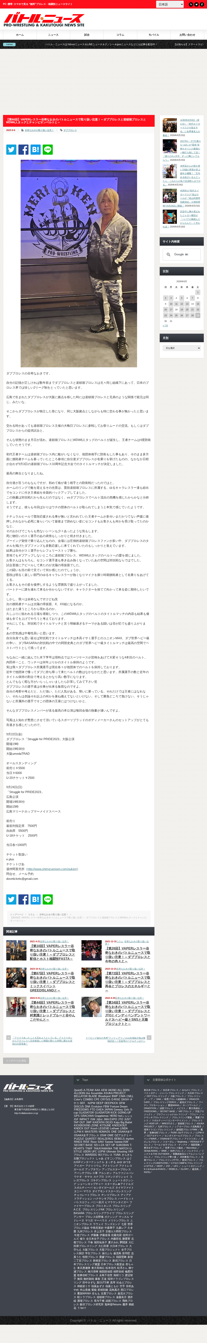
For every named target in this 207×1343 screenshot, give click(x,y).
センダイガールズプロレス (178, 1135)
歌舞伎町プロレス (87, 1275)
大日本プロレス (119, 1246)
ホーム (20, 34)
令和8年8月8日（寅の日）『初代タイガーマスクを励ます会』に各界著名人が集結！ (181, 127)
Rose (94, 1141)
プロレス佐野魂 (94, 1216)
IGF (76, 1119)
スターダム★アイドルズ (119, 1183)
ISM (92, 1119)
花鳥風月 (114, 1289)
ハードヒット (126, 1198)
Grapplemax (102, 1115)
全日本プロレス (170, 1090)
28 (192, 315)
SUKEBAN (122, 1145)
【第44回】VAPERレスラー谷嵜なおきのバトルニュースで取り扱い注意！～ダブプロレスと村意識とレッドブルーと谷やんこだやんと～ (52, 1011)
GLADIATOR (86, 1112)
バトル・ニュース (99, 1320)
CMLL (130, 1096)
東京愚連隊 (83, 1267)
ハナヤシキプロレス (105, 1198)
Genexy (118, 1109)
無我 (79, 1278)
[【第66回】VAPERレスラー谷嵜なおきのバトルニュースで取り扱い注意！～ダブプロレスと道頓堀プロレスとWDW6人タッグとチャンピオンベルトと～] (36, 150)
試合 (87, 34)
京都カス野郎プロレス (119, 1231)
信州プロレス (177, 1151)
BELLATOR (81, 1096)
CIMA (122, 1096)
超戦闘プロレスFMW (186, 1129)
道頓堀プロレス (106, 1297)
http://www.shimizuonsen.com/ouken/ (52, 869)
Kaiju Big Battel (123, 1122)
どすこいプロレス (115, 1158)
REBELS (119, 1138)
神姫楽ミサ (83, 1286)
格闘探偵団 (105, 1271)
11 (176, 304)
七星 (124, 1224)
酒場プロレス (85, 1300)
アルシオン (105, 1173)
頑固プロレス (113, 1300)
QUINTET (91, 1138)
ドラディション (83, 1198)
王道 (104, 1278)
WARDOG (91, 1154)
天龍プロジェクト (109, 1249)
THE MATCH (120, 1148)
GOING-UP (124, 1112)
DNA (87, 1106)
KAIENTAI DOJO (103, 1122)
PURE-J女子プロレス (181, 1132)
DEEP (100, 1103)
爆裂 (97, 1278)
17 (171, 309)
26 (182, 315)
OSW (103, 1135)
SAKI (101, 1141)
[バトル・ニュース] (44, 25)
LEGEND (103, 1128)
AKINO (112, 1090)
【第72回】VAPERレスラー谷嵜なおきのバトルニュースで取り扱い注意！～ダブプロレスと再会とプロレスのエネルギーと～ (127, 982)
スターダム (168, 1141)
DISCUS (79, 1106)
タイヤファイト (124, 1187)
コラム (120, 34)
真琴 (112, 1282)
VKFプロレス (185, 1111)
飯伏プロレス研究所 (92, 1304)
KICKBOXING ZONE (86, 1125)
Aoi (88, 1093)
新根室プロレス (102, 1260)
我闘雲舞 (121, 1256)
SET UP (110, 1145)
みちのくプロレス (191, 1090)
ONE (114, 1131)
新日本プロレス (151, 1090)
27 (187, 315)
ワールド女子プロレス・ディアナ (170, 1145)
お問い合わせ (187, 34)
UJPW (101, 1151)
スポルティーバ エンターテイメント (170, 1120)
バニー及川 (97, 1202)
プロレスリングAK (93, 1209)
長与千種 (99, 1300)
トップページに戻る (16, 1060)
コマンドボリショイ (117, 1176)
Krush (94, 1128)
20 (187, 309)
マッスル (124, 1216)
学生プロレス (93, 1253)
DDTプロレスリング (157, 1096)
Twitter (196, 4)
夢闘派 (124, 1242)
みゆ (119, 1162)
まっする (110, 1162)
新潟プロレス (120, 1260)
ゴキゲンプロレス (100, 1180)
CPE (96, 1099)
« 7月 (165, 325)
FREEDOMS (81, 1109)
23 (165, 315)
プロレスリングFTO (168, 1160)
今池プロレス (82, 1235)
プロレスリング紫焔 (182, 1117)
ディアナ (126, 1194)
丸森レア (121, 1227)
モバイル (154, 34)
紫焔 (94, 1289)
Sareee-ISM (121, 1141)
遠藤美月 (121, 1297)
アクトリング (110, 1165)
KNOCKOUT (119, 1125)
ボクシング (111, 1216)
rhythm (130, 1138)
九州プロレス (85, 1231)
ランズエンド (112, 1224)
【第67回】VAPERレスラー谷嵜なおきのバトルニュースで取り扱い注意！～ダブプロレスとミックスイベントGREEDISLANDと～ (52, 982)
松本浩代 (111, 1267)
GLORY (185, 1169)
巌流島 (117, 1253)
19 (182, 309)
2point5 (78, 1090)
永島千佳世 (105, 1275)
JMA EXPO (110, 1119)
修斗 (82, 1238)
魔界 (125, 1304)
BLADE (93, 1096)
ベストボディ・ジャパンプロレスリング (164, 1093)
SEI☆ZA (99, 1145)
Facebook (202, 4)
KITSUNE (105, 1125)
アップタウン (93, 1169)
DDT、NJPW (87, 1103)
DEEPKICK (111, 1103)
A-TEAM (88, 1090)
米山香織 (85, 1289)
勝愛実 (126, 1238)
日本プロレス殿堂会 (113, 1264)
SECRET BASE (83, 1145)
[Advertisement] (103, 82)
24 (171, 315)
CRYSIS (105, 1099)
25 (176, 315)
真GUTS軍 (103, 1282)
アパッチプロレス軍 (86, 1173)
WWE (164, 1151)
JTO (120, 1119)
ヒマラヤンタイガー (117, 1202)
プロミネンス (103, 1205)
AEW (104, 1090)
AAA (97, 1090)
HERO (113, 1115)
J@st (99, 1119)
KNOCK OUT (82, 1128)
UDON (87, 1151)
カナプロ (98, 1176)
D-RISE (115, 1099)
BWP (115, 1096)
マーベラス (100, 1220)
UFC (94, 1151)
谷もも (96, 1293)
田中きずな (89, 1282)
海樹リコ (118, 1275)
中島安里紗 (97, 1227)
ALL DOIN (123, 1090)
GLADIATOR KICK (106, 1112)
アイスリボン (191, 1138)
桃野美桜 (118, 1271)
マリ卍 (89, 1220)
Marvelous (191, 1148)
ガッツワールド (190, 1105)
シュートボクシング (192, 1166)
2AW (158, 1099)
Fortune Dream (119, 1106)
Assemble (97, 1093)
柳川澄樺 (93, 1271)
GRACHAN (87, 1115)
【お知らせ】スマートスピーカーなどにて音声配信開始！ (160, 44)
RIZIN (147, 1172)
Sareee (109, 1141)
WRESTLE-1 (168, 1123)
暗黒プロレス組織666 (175, 1099)
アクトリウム (93, 1165)
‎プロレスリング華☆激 (165, 1157)
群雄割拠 (103, 1289)
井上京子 (99, 1231)
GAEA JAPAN (104, 1109)
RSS (191, 4)
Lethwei (114, 1128)
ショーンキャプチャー (90, 1183)
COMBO (88, 1099)
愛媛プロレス (107, 1256)
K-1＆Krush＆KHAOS (154, 1169)
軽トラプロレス (86, 1297)
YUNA (117, 1154)
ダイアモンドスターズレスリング (112, 1191)
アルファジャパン (123, 1173)
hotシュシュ (125, 1115)
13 (187, 304)
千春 (90, 1242)
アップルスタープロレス (116, 1169)
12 (182, 304)
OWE (110, 1135)
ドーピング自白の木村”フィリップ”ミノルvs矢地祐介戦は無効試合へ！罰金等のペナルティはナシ (115, 1039)
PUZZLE (79, 1138)
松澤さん (122, 1267)
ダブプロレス (70, 130)
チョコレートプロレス (87, 1194)
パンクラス (192, 1151)
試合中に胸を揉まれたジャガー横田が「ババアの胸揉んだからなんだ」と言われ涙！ (181, 219)
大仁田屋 (103, 1246)
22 (198, 309)
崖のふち (107, 1253)
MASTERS (91, 1131)
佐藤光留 (116, 1235)
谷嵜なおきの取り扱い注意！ (39, 130)
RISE (86, 1141)
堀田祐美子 (100, 1242)
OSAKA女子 (125, 1131)
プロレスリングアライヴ (100, 1213)
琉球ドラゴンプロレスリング (158, 1129)
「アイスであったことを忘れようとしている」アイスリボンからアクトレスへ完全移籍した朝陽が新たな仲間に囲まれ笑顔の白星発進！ (42, 1040)
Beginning (182, 1141)
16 (165, 309)
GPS (77, 1115)
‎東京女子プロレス (153, 1148)
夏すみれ (113, 1242)
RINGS (78, 1141)
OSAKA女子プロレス (86, 1135)
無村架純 (88, 1278)
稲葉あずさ (98, 1286)
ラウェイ (98, 1224)
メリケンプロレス (118, 1220)
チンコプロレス (110, 1194)
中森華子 (110, 1227)
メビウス (180, 1108)
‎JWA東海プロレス (189, 1157)
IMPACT (84, 1119)
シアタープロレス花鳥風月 (188, 1126)
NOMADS (104, 1131)
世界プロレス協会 (174, 1148)
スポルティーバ (83, 1187)
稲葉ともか (112, 1286)
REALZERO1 (105, 1138)
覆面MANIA (84, 1293)
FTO (92, 1109)
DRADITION (150, 1108)
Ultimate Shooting (116, 1151)
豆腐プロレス (109, 1293)
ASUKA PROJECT (115, 1093)
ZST (168, 1166)
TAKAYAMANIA (103, 1148)
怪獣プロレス (90, 1256)
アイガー (79, 1165)
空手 (122, 1286)
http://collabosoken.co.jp (26, 1113)
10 (171, 304)
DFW (122, 1103)
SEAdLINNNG (151, 1151)
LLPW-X (79, 1131)
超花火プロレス (187, 1102)
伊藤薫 (95, 1235)
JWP (89, 1122)
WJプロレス (105, 1154)
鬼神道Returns (113, 1304)
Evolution (96, 1106)
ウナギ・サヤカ (83, 1176)
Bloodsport (104, 1096)
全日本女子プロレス (98, 1238)
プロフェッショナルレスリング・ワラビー (177, 1114)
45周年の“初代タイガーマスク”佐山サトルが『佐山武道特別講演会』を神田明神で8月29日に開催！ (181, 198)
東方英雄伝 (98, 1267)
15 (198, 304)
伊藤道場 (105, 1235)
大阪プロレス (90, 1249)
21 (192, 309)
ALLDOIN (79, 1093)
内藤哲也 (116, 1238)
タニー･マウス (82, 1191)
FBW (106, 1106)
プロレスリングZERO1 (164, 1102)
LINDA (124, 1128)
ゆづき (127, 1162)
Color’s (78, 1099)
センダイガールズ (103, 1187)
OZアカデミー (123, 1135)
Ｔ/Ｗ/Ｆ (82, 1308)
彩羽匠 (126, 1253)
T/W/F (89, 1148)
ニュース (53, 34)
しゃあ (100, 1158)
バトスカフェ (82, 1202)
